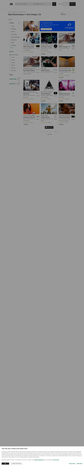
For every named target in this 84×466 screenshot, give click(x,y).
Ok (5, 463)
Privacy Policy (56, 459)
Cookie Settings (16, 463)
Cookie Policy (79, 463)
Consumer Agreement (38, 459)
